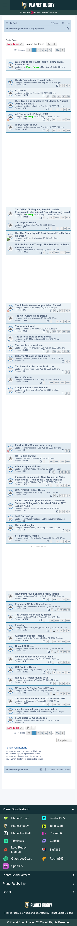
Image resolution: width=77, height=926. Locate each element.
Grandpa (30, 117)
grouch (29, 492)
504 (68, 96)
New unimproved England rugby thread (37, 593)
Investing (20, 625)
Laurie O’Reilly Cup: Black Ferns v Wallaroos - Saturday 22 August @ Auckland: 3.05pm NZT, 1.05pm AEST (40, 503)
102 (54, 130)
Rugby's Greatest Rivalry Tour (31, 677)
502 (59, 96)
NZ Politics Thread (25, 456)
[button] (29, 50)
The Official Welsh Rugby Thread (33, 614)
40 (69, 485)
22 (61, 109)
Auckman (30, 508)
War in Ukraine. (23, 377)
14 (65, 228)
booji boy (30, 390)
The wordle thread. (25, 326)
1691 (68, 382)
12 (57, 228)
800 (54, 641)
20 (69, 694)
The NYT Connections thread (31, 315)
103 (59, 130)
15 (69, 228)
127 (68, 599)
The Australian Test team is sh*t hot (34, 366)
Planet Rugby (33, 67)
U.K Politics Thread (26, 667)
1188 (57, 620)
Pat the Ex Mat (33, 638)
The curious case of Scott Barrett (33, 336)
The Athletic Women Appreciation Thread (38, 305)
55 (69, 541)
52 (57, 541)
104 (63, 130)
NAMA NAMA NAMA (26, 124)
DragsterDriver (33, 596)
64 (65, 321)
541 (63, 351)
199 (54, 332)
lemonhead (31, 82)
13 (61, 228)
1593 (57, 461)
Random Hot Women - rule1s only (33, 445)
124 (54, 599)
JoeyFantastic (32, 348)
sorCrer (30, 680)
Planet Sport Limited (61, 912)
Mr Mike (30, 250)
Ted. (28, 458)
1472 (57, 253)
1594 (62, 461)
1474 (68, 253)
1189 (62, 620)
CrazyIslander (32, 106)
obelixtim (30, 659)
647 (63, 673)
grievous (30, 369)
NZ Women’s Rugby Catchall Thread (35, 688)
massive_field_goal (34, 628)
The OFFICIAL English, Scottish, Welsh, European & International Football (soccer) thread (42, 211)
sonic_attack (32, 358)
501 (54, 96)
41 (69, 631)
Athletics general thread (28, 466)
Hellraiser (30, 379)
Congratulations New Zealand (31, 387)
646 (59, 673)
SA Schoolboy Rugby (27, 535)
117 (59, 120)
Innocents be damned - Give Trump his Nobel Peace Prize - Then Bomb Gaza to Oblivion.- (40, 478)
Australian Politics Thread (29, 635)
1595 (68, 461)
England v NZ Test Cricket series (33, 604)
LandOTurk (31, 617)
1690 (62, 382)
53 (61, 541)
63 (61, 321)
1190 (68, 620)
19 (65, 694)
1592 (51, 461)
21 (57, 109)
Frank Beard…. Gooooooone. (31, 718)
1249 (62, 218)
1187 (51, 620)
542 (68, 351)
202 (68, 332)
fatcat (29, 308)
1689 (57, 382)
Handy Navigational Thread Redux (34, 80)
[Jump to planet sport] (40, 12)
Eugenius (30, 701)
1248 (57, 218)
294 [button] (57, 50)
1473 (62, 253)
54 (65, 541)
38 (61, 485)
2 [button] (38, 50)
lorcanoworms (32, 127)
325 (54, 704)
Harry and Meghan (25, 525)
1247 (51, 218)
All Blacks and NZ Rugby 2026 (31, 114)
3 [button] (42, 50)
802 (63, 641)
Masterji (30, 238)
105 (68, 130)
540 (59, 351)
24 (69, 109)
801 (59, 641)
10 (69, 472)
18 (61, 694)
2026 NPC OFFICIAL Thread (30, 490)
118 (63, 120)
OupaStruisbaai (33, 519)
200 (59, 332)
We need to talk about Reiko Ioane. (34, 656)
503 (63, 96)
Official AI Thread (24, 646)
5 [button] (49, 50)
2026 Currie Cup (24, 516)
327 (63, 704)
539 (54, 351)
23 (65, 109)
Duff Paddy (31, 469)
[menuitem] (13, 23)
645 (54, 673)
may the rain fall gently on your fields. (36, 709)
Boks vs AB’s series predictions (32, 356)
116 (54, 120)
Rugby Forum (11, 40)
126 (63, 599)
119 (68, 120)
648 (68, 673)
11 (65, 610)
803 (68, 641)
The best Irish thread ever (29, 345)
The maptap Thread (26, 222)
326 (59, 704)
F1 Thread (20, 90)
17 (57, 694)
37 (57, 485)
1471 (51, 253)
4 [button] (46, 50)
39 (65, 485)
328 (68, 704)
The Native (31, 606)
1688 (51, 382)
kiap (28, 225)
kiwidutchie (31, 448)
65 (69, 321)
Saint (28, 93)
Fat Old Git (31, 482)
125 (59, 599)
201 (63, 332)
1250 (68, 218)
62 (57, 321)
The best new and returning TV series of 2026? (41, 698)
